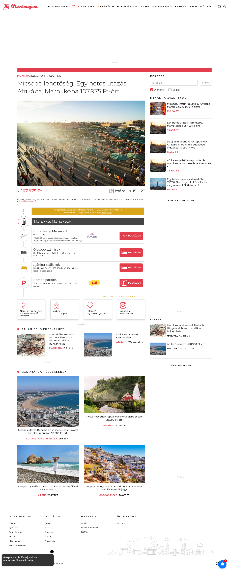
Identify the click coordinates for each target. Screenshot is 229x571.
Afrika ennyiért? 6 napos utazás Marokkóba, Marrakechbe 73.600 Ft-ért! (189, 163)
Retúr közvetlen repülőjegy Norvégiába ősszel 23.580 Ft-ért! (114, 418)
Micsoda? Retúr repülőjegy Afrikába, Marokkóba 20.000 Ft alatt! (189, 105)
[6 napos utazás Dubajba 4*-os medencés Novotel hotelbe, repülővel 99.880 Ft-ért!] (48, 425)
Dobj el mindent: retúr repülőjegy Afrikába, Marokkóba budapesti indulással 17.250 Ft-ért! (187, 144)
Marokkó (55, 348)
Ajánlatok (87, 6)
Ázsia (47, 527)
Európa (48, 523)
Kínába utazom (187, 6)
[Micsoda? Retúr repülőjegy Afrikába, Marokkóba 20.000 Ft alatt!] (158, 114)
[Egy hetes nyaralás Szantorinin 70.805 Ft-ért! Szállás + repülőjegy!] (114, 482)
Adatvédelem (15, 532)
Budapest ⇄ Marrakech (50, 231)
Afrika (48, 536)
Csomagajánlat (63, 6)
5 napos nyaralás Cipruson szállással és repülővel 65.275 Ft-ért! (48, 488)
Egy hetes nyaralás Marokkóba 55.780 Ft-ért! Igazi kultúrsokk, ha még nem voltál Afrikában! (187, 182)
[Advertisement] (114, 40)
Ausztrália (50, 541)
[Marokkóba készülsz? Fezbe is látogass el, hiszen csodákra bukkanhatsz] (31, 355)
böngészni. (106, 212)
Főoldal (12, 523)
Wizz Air (121, 342)
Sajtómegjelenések (18, 545)
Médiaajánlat (15, 541)
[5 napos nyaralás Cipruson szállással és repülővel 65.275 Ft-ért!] (48, 482)
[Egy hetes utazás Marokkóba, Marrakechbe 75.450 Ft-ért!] (158, 133)
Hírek (146, 6)
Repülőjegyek (128, 6)
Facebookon (29, 201)
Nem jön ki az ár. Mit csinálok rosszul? (123, 296)
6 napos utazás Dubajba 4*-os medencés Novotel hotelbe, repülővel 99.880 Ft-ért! (48, 432)
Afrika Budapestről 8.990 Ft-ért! (127, 336)
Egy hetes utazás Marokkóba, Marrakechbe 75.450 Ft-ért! (185, 124)
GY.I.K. (84, 523)
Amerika (49, 532)
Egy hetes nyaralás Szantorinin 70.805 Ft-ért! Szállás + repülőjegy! (114, 488)
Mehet (206, 82)
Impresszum (15, 536)
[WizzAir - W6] (94, 238)
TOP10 (84, 532)
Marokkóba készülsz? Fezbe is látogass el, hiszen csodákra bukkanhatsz (62, 339)
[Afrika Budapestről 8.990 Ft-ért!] (98, 355)
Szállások (107, 6)
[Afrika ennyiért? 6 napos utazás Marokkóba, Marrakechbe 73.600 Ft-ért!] (158, 170)
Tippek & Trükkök (89, 527)
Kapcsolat (121, 523)
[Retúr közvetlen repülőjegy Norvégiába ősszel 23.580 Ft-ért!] (114, 412)
